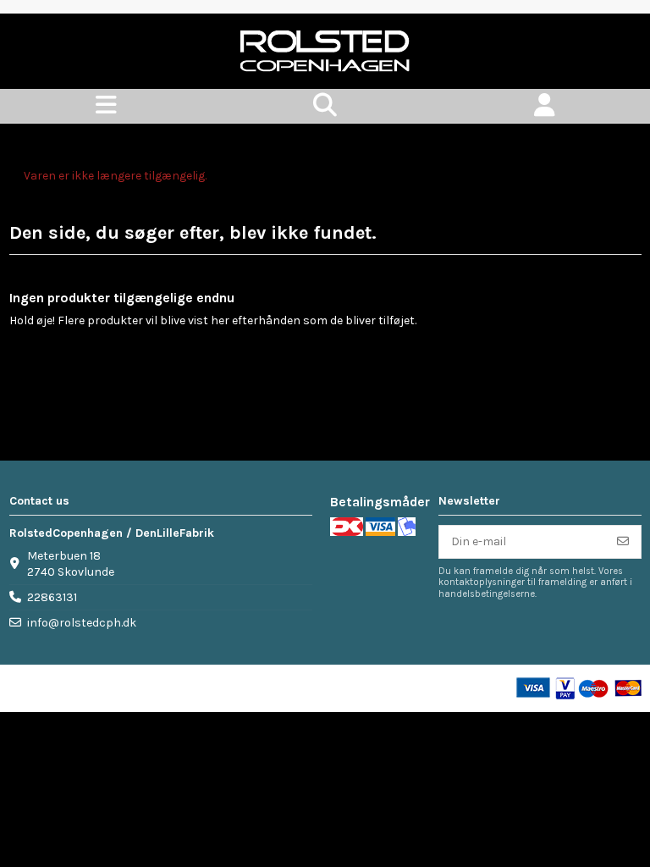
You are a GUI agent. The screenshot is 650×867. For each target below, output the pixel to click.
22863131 (52, 597)
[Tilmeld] (623, 542)
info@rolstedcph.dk (81, 623)
